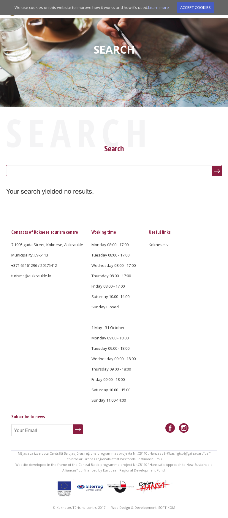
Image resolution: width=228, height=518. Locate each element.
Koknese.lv (159, 244)
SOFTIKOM (166, 507)
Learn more (158, 7)
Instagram (184, 428)
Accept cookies (195, 7)
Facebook (170, 428)
